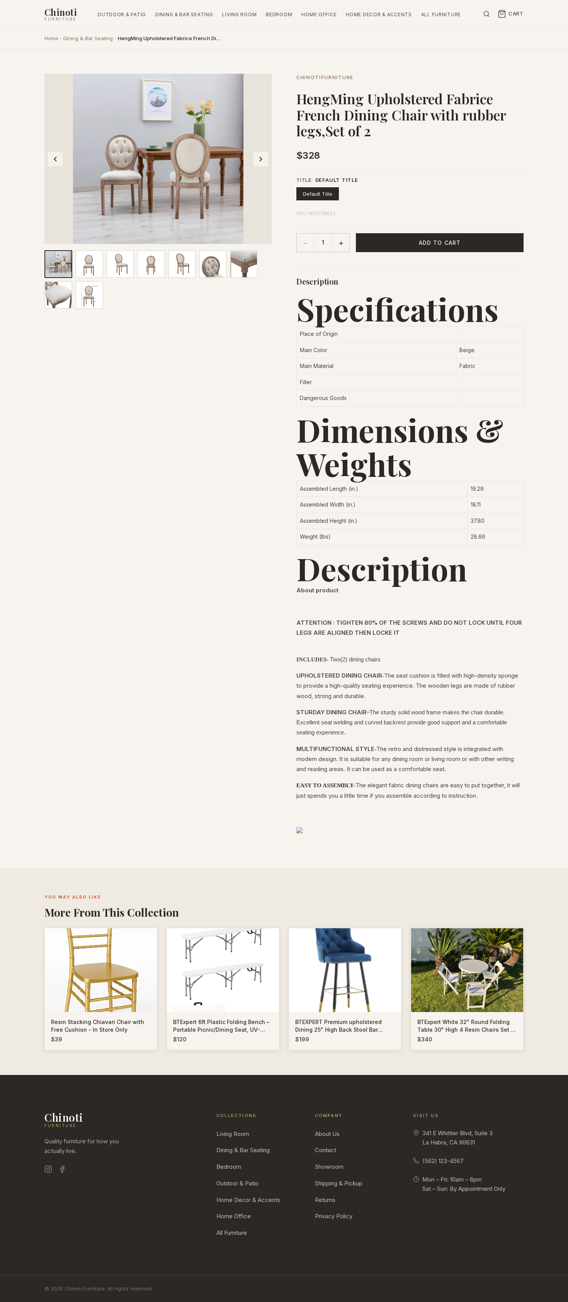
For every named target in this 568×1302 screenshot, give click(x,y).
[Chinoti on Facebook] (62, 1170)
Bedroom (279, 14)
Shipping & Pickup (338, 1183)
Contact (325, 1150)
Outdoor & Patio (121, 14)
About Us (327, 1134)
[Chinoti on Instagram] (48, 1170)
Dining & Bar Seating (184, 14)
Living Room (239, 14)
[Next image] (261, 159)
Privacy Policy (333, 1216)
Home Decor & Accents (379, 14)
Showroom (329, 1166)
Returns (325, 1200)
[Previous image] (55, 159)
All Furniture (441, 14)
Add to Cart (440, 242)
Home (51, 38)
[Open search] (486, 14)
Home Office (319, 14)
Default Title (317, 194)
